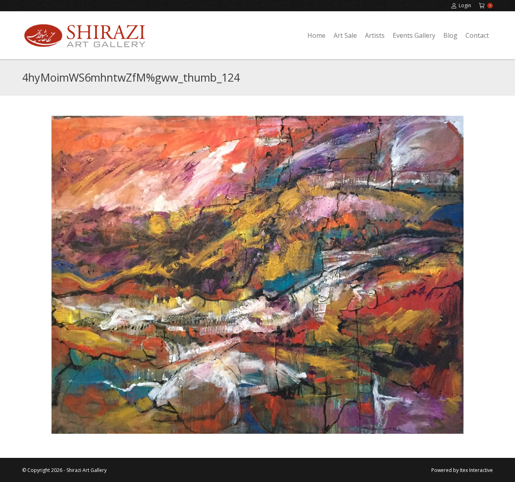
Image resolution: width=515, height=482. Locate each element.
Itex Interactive (476, 470)
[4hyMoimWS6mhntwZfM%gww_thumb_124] (258, 275)
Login (465, 5)
